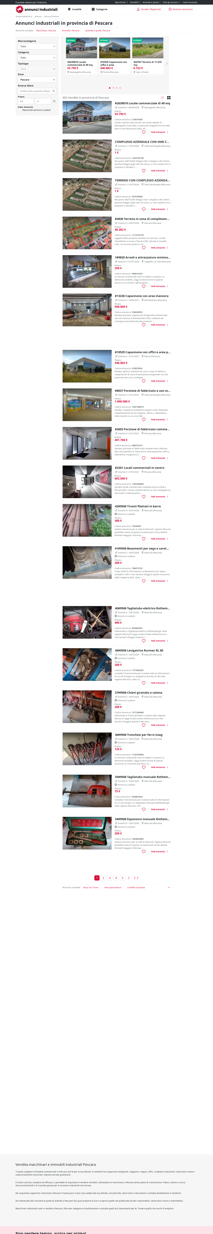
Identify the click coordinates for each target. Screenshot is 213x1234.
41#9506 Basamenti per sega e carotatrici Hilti (143, 548)
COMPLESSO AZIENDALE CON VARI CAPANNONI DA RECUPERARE (143, 142)
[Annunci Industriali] (37, 9)
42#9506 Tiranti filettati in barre (138, 506)
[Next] (166, 63)
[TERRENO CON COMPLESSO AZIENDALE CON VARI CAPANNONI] (87, 194)
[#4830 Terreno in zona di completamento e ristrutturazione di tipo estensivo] (87, 233)
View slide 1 (109, 88)
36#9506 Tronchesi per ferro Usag (139, 735)
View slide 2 (113, 88)
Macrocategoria (27, 41)
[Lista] (162, 98)
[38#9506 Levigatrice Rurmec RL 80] (87, 664)
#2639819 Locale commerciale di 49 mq (80, 63)
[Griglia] (169, 98)
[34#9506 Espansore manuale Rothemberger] (87, 833)
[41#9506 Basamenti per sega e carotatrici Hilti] (87, 562)
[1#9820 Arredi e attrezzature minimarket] (87, 271)
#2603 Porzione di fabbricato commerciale (143, 429)
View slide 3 (116, 88)
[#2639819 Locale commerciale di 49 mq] (81, 48)
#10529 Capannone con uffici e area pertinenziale (113, 64)
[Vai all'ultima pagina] (136, 877)
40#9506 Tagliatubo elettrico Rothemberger (143, 608)
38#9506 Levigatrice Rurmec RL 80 (139, 650)
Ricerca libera (25, 85)
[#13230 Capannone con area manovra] (87, 310)
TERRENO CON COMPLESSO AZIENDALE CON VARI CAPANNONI (143, 180)
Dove (21, 74)
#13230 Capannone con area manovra (142, 296)
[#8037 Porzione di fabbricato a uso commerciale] (87, 404)
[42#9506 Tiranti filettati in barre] (87, 520)
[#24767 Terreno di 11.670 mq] (147, 48)
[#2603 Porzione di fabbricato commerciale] (87, 443)
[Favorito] (143, 132)
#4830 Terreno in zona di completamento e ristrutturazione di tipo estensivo (143, 219)
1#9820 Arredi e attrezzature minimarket (143, 257)
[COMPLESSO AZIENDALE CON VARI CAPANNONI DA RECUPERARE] (87, 156)
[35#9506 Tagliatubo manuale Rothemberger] (87, 791)
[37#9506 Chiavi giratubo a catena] (87, 706)
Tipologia (23, 63)
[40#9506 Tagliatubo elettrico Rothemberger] (87, 622)
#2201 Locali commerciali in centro (139, 468)
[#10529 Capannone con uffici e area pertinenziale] (114, 48)
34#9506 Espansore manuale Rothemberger (143, 819)
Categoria (23, 52)
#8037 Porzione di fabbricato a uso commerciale (143, 391)
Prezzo (21, 96)
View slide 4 (120, 88)
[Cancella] (54, 79)
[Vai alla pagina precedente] (128, 877)
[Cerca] (54, 91)
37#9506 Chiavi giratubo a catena (138, 693)
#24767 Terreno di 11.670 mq (148, 63)
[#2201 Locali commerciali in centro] (87, 481)
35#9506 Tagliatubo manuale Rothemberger (143, 777)
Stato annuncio (25, 107)
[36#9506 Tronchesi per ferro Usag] (87, 748)
